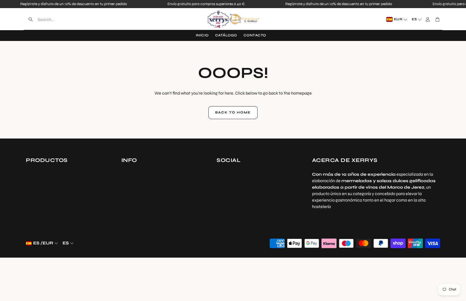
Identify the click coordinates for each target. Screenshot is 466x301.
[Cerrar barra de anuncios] (461, 4)
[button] (60, 19)
